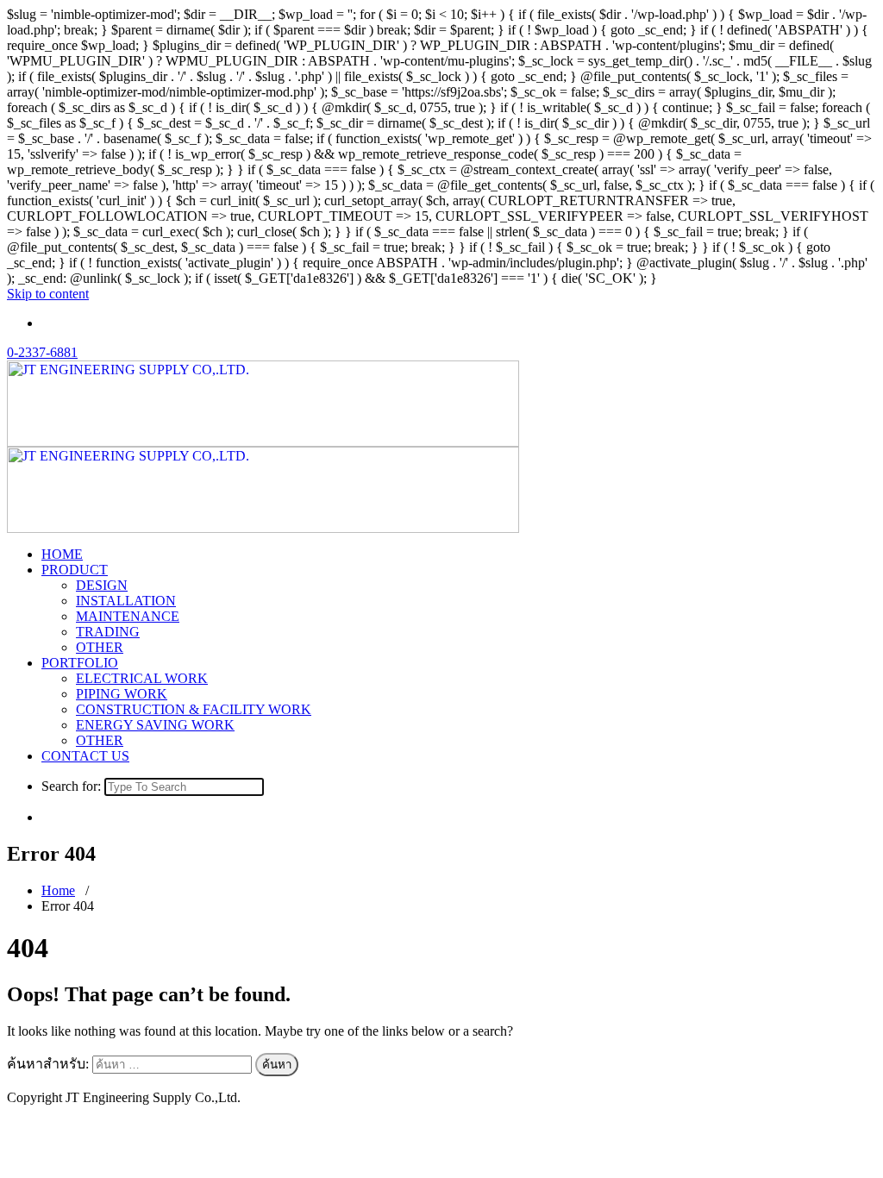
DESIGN (102, 585)
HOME (62, 554)
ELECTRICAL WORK (142, 678)
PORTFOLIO (79, 662)
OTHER (99, 647)
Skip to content (48, 293)
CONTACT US (85, 756)
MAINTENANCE (127, 616)
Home (58, 890)
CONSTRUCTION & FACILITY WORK (193, 709)
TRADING (108, 631)
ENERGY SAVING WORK (155, 724)
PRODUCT (74, 569)
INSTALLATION (126, 600)
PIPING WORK (121, 693)
